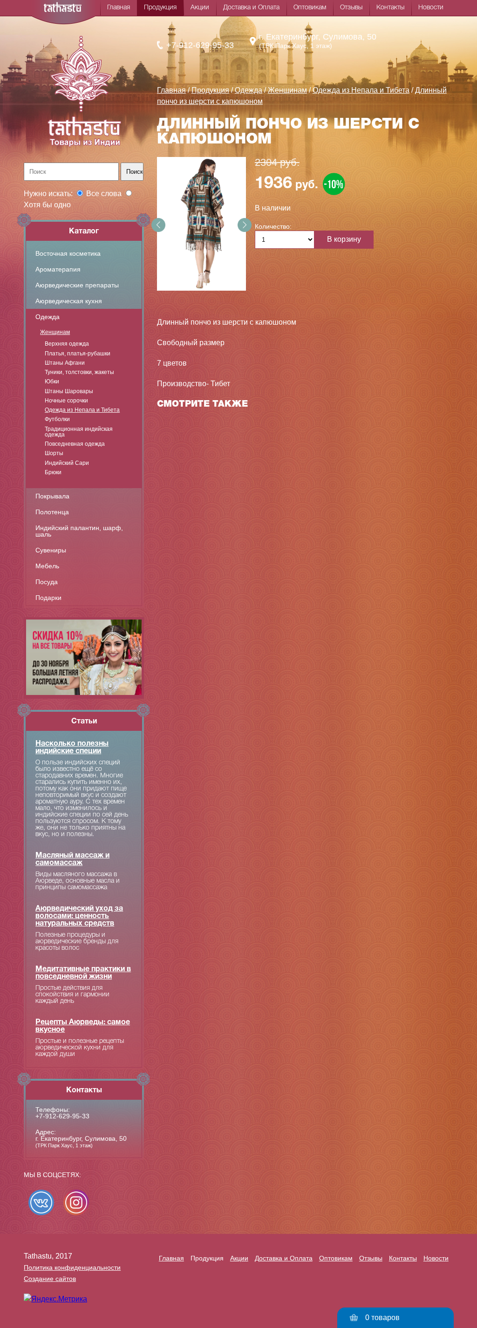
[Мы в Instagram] (76, 1202)
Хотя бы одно (47, 205)
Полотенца (52, 512)
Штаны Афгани (65, 363)
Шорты (54, 453)
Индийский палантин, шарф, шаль (79, 531)
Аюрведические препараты (77, 285)
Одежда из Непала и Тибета (82, 410)
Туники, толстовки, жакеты (79, 372)
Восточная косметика (68, 253)
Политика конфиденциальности (72, 1267)
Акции (200, 8)
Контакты (390, 8)
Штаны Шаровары (69, 391)
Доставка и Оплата (251, 8)
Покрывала (52, 496)
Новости (430, 8)
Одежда (47, 316)
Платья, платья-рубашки (77, 353)
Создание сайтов (50, 1278)
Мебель (47, 566)
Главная (118, 8)
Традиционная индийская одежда (79, 432)
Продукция (160, 8)
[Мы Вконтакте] (41, 1202)
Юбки (52, 381)
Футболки (57, 419)
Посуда (46, 582)
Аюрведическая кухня (68, 301)
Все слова (104, 193)
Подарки (48, 597)
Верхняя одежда (67, 344)
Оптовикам (309, 8)
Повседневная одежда (75, 444)
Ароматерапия (58, 269)
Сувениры (50, 550)
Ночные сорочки (66, 400)
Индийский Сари (67, 463)
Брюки (53, 472)
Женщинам (55, 332)
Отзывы (351, 8)
